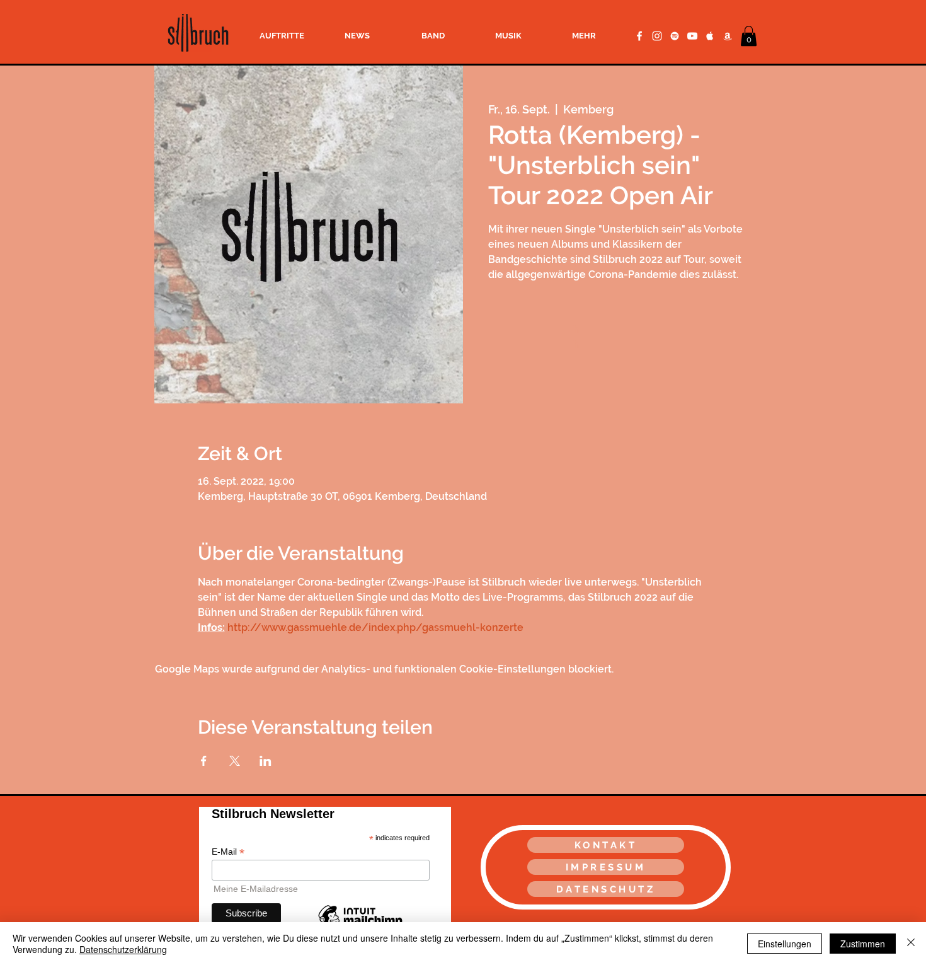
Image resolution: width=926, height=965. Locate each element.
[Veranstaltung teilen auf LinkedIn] (266, 761)
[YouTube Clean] (692, 36)
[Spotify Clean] (674, 36)
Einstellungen (784, 943)
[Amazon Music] (727, 36)
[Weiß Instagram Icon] (657, 36)
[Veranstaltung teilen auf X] (235, 761)
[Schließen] (910, 943)
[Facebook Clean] (639, 36)
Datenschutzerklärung (123, 949)
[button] (748, 36)
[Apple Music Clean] (710, 36)
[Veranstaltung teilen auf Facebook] (204, 761)
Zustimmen (862, 943)
